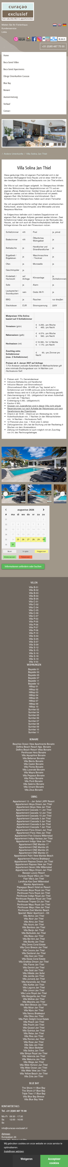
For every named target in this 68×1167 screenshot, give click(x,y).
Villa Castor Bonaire (33, 763)
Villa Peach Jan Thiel (33, 1021)
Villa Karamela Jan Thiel (34, 981)
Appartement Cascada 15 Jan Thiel (33, 815)
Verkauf (6, 103)
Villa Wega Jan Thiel (33, 1062)
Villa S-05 (33, 638)
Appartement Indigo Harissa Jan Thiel (34, 838)
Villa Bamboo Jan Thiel (33, 927)
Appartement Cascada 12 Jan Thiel (33, 812)
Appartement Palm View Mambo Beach (33, 855)
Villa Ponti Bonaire (34, 781)
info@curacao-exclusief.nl (14, 1128)
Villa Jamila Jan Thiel (33, 975)
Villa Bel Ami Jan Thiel (34, 938)
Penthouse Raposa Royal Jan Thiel (33, 898)
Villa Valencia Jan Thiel (33, 1056)
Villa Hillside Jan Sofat (34, 973)
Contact (6, 110)
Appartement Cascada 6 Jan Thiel (34, 824)
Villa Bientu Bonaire (33, 761)
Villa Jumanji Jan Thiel (33, 978)
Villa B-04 (33, 595)
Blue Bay (7, 83)
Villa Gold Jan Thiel (33, 970)
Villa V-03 (33, 661)
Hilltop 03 (33, 692)
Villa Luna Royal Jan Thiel (34, 993)
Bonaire (6, 90)
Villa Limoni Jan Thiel (33, 990)
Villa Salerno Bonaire (33, 783)
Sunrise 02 (33, 709)
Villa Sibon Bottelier (33, 1047)
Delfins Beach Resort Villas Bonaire (33, 749)
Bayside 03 (33, 672)
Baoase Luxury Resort (33, 872)
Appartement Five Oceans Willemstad (34, 835)
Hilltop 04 (33, 695)
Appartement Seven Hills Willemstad (33, 867)
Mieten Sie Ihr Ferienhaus (15, 24)
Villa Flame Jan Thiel (33, 964)
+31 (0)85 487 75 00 (53, 46)
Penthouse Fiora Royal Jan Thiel (33, 892)
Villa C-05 (33, 610)
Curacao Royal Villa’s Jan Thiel (33, 875)
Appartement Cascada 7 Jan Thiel (34, 826)
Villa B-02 (33, 590)
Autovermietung (10, 96)
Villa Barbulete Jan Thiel (34, 932)
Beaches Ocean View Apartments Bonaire (34, 743)
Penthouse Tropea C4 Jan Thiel (33, 901)
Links (4, 32)
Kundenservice (9, 28)
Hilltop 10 (33, 706)
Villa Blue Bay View (33, 1099)
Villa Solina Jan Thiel (36, 153)
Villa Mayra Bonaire (33, 772)
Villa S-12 (33, 647)
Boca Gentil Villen (11, 62)
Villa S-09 (33, 644)
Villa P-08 (33, 630)
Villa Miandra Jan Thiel (33, 1001)
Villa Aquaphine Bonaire (34, 755)
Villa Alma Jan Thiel (33, 921)
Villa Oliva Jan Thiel (33, 1016)
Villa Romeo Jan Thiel (34, 1039)
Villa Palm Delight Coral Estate (34, 1018)
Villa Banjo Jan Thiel (34, 930)
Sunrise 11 (33, 732)
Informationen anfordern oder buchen (23, 566)
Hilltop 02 (33, 689)
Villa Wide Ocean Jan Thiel (33, 1067)
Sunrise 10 (33, 729)
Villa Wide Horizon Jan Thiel (34, 1064)
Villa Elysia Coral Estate (33, 958)
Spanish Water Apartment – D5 (33, 912)
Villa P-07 (33, 627)
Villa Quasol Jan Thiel (33, 1027)
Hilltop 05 (33, 697)
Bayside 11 (33, 680)
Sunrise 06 (33, 717)
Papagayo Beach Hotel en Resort (33, 887)
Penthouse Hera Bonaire (33, 752)
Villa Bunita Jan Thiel (33, 941)
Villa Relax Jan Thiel (34, 1033)
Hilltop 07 (33, 700)
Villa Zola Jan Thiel (33, 1076)
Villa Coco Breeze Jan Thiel (33, 947)
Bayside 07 (33, 677)
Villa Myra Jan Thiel (33, 1010)
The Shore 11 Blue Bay (33, 1087)
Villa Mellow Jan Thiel (33, 998)
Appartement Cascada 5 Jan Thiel (34, 821)
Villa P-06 (33, 624)
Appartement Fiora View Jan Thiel (34, 832)
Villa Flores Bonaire (33, 766)
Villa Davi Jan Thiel (33, 955)
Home (6, 55)
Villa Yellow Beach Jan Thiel (34, 1073)
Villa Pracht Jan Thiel (33, 1024)
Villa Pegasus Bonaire (34, 775)
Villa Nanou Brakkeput (34, 1013)
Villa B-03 (33, 593)
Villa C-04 (33, 607)
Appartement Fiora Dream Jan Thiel (34, 829)
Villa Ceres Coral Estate (34, 944)
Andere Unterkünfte (13, 153)
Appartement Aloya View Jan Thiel (33, 806)
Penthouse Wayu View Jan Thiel (34, 907)
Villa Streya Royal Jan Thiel (33, 1053)
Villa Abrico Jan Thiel (33, 915)
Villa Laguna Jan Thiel (34, 987)
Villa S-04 (33, 635)
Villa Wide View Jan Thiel (33, 1070)
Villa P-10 (33, 633)
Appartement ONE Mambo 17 (34, 844)
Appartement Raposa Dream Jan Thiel (33, 861)
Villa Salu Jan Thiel (33, 1044)
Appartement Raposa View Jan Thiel (33, 864)
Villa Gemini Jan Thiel (33, 967)
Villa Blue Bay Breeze (33, 1096)
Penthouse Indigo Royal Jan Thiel (33, 895)
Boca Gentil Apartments (13, 69)
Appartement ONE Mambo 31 (34, 852)
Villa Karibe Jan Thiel (33, 984)
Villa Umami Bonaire (34, 786)
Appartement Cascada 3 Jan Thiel (34, 818)
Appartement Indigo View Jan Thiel (33, 841)
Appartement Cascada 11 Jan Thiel (33, 809)
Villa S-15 (33, 650)
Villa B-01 (33, 587)
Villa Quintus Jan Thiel (33, 1030)
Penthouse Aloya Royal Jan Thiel (33, 890)
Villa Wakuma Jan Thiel (33, 1059)
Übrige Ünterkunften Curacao (16, 76)
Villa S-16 (33, 653)
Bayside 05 (33, 675)
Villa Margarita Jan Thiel (34, 996)
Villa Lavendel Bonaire (33, 769)
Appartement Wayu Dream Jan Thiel (33, 869)
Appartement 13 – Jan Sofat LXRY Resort (33, 801)
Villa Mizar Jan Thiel (34, 1007)
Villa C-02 (33, 604)
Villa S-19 (33, 658)
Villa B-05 (33, 598)
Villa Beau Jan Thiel (33, 935)
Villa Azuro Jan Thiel (33, 924)
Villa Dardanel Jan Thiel (34, 953)
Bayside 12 (33, 683)
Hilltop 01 (33, 686)
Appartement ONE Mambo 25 (34, 847)
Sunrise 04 (33, 712)
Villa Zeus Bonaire (34, 789)
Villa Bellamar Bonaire (34, 758)
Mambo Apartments (33, 884)
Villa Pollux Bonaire (33, 778)
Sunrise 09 (33, 726)
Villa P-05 (33, 621)
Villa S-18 (33, 656)
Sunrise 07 (33, 720)
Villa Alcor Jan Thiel (33, 918)
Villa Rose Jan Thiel (33, 1041)
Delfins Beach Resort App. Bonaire (33, 746)
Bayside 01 (33, 669)
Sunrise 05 (33, 715)
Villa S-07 (33, 641)
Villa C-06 (33, 613)
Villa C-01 (33, 601)
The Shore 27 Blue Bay (33, 1090)
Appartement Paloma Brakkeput (34, 858)
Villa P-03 (33, 618)
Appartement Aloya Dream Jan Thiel (33, 804)
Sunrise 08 (33, 723)
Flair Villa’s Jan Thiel (33, 878)
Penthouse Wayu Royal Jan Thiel (33, 904)
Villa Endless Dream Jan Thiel (34, 961)
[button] (43, 144)
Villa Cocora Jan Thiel (34, 950)
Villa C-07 (33, 615)
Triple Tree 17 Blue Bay (33, 1093)
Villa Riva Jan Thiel (33, 1036)
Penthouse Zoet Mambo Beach (33, 910)
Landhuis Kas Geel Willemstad (33, 881)
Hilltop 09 (33, 703)
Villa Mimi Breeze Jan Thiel (33, 1004)
